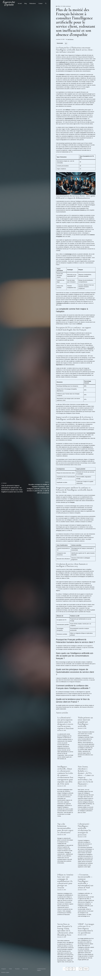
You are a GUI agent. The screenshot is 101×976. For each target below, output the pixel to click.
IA (57, 6)
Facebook (17, 968)
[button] (46, 3)
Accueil (20, 3)
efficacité (64, 220)
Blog (25, 3)
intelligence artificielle (67, 145)
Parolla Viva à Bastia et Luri (83, 301)
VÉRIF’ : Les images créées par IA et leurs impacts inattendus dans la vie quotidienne (86, 928)
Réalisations (32, 3)
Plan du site (25, 968)
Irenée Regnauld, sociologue (68, 608)
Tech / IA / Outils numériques (64, 6)
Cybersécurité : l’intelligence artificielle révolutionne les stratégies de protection (84, 829)
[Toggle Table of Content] (65, 43)
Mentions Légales (5, 972)
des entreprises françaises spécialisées (72, 411)
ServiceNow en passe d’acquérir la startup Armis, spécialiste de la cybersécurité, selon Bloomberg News (65, 929)
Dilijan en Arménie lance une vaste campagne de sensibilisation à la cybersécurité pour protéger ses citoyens (65, 881)
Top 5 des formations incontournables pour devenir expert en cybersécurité (65, 828)
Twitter (10, 968)
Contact (40, 3)
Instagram (3, 968)
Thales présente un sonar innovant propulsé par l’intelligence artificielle (85, 721)
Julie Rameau (70, 39)
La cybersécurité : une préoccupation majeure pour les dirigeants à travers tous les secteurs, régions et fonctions (65, 723)
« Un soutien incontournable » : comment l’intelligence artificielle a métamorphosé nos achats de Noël (85, 881)
